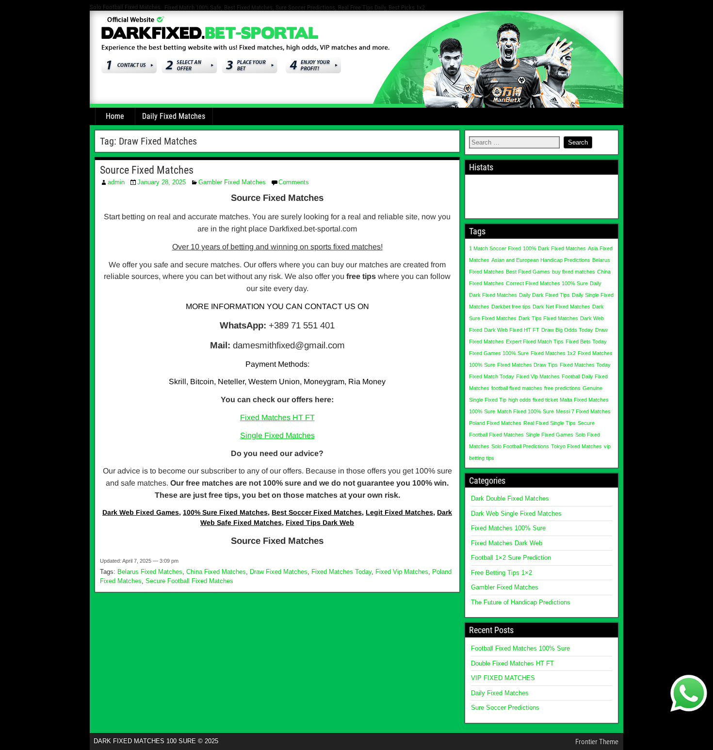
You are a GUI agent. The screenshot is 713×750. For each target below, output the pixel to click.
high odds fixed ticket (533, 400)
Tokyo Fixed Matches (576, 446)
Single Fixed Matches (277, 435)
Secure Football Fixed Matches (189, 581)
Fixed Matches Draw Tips (527, 365)
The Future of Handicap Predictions (520, 602)
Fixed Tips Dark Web (320, 522)
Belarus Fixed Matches (149, 571)
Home (115, 116)
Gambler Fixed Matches (232, 182)
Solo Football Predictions (520, 446)
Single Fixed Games (549, 435)
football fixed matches (516, 388)
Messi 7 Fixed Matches (583, 411)
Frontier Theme (596, 741)
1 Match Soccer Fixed (495, 248)
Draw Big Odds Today (567, 330)
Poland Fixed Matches (495, 423)
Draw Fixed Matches (279, 571)
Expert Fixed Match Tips (535, 341)
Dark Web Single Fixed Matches (516, 513)
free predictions (562, 388)
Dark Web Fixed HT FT (511, 330)
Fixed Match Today (491, 376)
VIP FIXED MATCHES (503, 678)
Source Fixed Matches (147, 170)
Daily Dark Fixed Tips (544, 295)
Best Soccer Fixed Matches (317, 512)
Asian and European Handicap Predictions (540, 260)
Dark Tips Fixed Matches (548, 318)
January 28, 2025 (161, 182)
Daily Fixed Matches (173, 116)
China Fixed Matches (216, 571)
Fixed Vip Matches (401, 571)
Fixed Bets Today (586, 341)
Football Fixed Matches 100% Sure (520, 648)
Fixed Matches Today (341, 571)
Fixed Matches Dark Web (506, 543)
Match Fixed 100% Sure (525, 411)
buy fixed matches (573, 272)
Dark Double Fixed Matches (510, 498)
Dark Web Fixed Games (140, 512)
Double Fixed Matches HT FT (512, 663)
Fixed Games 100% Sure (499, 353)
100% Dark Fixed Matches (554, 248)
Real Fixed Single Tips (549, 423)
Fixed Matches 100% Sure (508, 528)
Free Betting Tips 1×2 (501, 572)
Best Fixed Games (528, 272)
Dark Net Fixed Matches (561, 307)
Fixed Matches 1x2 (553, 353)
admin (116, 182)
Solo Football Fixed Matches (125, 7)
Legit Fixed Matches (399, 512)
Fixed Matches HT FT (277, 417)
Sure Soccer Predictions (505, 707)
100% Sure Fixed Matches (225, 512)
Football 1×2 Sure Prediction (511, 557)
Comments (293, 182)
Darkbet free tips (511, 307)
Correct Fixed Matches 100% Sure (547, 283)
